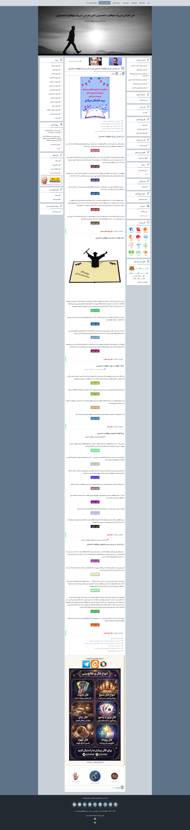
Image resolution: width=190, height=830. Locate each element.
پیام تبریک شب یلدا (55, 172)
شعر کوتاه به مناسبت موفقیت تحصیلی (111, 123)
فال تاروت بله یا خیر (55, 114)
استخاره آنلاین (116, 2)
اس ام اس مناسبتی (105, 2)
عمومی (114, 787)
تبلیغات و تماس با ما (91, 2)
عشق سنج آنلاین (143, 199)
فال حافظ (142, 2)
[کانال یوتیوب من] (80, 804)
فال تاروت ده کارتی (55, 101)
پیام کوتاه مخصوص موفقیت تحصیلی (111, 128)
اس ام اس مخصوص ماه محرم (139, 87)
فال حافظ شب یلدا (55, 168)
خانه (148, 2)
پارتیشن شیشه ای (55, 144)
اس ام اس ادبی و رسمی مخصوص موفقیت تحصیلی (108, 131)
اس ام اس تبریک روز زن (114, 645)
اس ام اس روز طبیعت (141, 69)
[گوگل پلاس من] (85, 804)
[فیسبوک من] (105, 804)
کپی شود (95, 150)
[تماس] (95, 804)
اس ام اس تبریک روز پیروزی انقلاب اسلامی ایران (139, 74)
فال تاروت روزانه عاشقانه (53, 109)
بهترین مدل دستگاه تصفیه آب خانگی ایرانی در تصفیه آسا (53, 131)
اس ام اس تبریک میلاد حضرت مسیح (137, 79)
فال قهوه (145, 125)
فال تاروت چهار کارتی (54, 85)
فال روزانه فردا (56, 211)
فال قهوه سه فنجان (142, 129)
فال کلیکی (144, 186)
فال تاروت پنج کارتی (55, 89)
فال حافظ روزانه (56, 164)
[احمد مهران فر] (115, 62)
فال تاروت (134, 2)
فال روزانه (125, 2)
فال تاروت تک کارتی (55, 77)
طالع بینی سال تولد (142, 282)
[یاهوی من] (116, 804)
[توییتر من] (90, 804)
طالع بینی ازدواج (143, 158)
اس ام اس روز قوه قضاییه (114, 650)
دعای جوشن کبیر (142, 170)
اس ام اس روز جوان (115, 638)
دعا (146, 174)
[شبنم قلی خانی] (75, 61)
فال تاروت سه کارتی (55, 81)
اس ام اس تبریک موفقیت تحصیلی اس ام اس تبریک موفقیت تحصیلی (94, 68)
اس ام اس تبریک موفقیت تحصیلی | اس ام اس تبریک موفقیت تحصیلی (95, 15)
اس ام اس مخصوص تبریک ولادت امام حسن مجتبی (108, 648)
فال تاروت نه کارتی (55, 97)
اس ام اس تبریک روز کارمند (140, 83)
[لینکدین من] (74, 804)
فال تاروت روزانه (55, 65)
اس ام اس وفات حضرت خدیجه (139, 65)
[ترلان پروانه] (95, 62)
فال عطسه (57, 195)
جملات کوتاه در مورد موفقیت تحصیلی (111, 126)
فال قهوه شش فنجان (141, 133)
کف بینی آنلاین (143, 145)
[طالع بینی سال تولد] (138, 274)
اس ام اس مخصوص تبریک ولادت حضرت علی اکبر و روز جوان (105, 640)
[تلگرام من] (110, 804)
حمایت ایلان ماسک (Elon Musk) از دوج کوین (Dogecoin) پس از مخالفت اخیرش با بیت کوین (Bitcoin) (52, 138)
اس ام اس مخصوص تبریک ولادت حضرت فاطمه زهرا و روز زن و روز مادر (102, 643)
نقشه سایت (89, 815)
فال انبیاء (144, 112)
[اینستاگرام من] (100, 804)
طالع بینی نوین (56, 199)
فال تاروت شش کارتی (54, 93)
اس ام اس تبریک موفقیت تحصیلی (112, 121)
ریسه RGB (144, 211)
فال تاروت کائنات (55, 73)
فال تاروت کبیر (56, 69)
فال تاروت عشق (56, 105)
